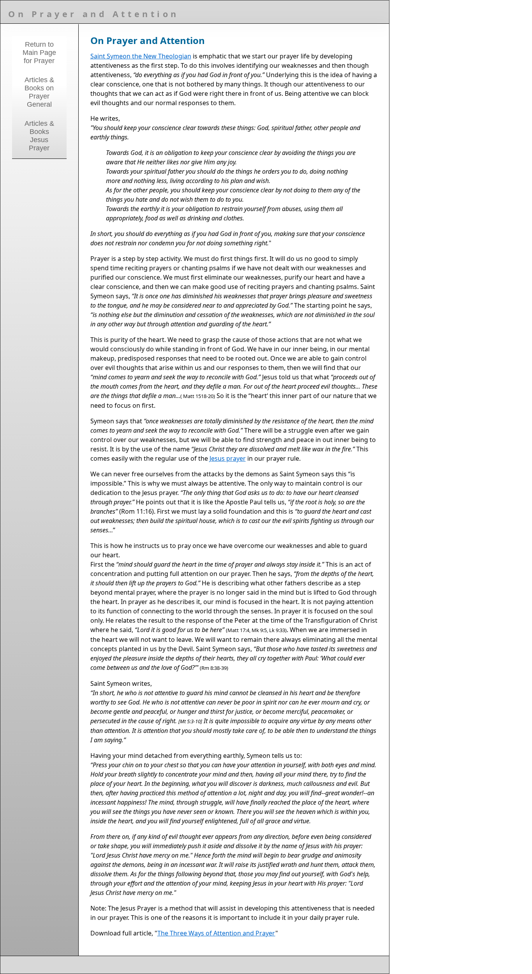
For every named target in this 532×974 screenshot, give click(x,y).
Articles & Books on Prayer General (39, 92)
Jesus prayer (228, 458)
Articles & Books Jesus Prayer (39, 136)
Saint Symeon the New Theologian (140, 56)
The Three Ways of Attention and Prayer (216, 933)
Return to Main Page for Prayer (39, 53)
